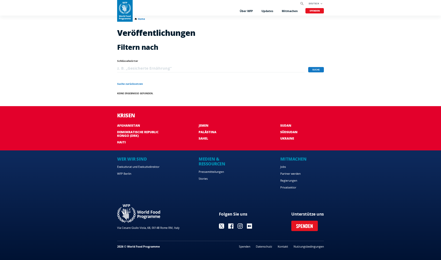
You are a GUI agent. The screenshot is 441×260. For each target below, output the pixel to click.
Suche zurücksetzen (130, 83)
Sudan (285, 125)
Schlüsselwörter (127, 61)
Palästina (207, 132)
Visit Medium (249, 226)
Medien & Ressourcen (212, 161)
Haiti (121, 142)
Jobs (283, 167)
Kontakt (283, 246)
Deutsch (314, 3)
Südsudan (289, 132)
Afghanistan (128, 125)
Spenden (315, 10)
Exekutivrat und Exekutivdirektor (138, 167)
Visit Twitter (221, 226)
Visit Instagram (240, 226)
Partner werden (290, 174)
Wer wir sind (132, 159)
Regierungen (288, 180)
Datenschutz (264, 246)
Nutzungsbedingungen (309, 246)
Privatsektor (288, 187)
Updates (267, 11)
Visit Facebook (230, 226)
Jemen (203, 125)
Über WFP (246, 11)
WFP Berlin (124, 174)
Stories (203, 179)
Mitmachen (290, 11)
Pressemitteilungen (211, 172)
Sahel (203, 138)
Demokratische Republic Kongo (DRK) (138, 134)
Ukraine (287, 138)
